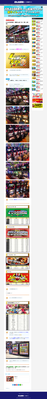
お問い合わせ (22, 393)
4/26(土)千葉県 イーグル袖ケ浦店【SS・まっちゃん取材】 (39, 89)
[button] (23, 11)
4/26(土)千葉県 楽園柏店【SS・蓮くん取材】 (39, 71)
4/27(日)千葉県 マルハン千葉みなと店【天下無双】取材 (39, 74)
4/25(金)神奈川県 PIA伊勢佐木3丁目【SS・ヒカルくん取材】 (39, 24)
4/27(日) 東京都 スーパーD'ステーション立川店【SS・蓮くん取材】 (39, 60)
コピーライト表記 (26, 393)
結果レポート (8, 388)
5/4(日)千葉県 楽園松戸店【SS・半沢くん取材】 (39, 27)
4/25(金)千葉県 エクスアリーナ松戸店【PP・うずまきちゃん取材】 (39, 35)
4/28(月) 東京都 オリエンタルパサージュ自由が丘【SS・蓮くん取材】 (39, 64)
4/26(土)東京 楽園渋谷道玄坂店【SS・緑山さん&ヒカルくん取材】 (39, 85)
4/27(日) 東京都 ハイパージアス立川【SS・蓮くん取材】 (39, 78)
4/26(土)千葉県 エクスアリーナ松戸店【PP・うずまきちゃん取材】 (39, 31)
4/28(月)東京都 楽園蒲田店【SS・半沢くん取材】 (39, 49)
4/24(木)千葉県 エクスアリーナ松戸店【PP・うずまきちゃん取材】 (39, 42)
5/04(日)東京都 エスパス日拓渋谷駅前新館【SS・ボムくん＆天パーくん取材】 (39, 39)
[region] (23, 11)
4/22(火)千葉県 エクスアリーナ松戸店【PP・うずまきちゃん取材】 (39, 53)
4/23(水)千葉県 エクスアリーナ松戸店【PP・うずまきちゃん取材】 (39, 46)
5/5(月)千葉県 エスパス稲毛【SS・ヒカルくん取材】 (39, 21)
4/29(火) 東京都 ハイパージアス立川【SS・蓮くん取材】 (39, 57)
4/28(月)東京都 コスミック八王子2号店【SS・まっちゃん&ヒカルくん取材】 (39, 68)
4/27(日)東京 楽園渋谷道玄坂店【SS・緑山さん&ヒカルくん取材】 (39, 81)
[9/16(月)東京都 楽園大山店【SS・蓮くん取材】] (18, 385)
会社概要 (19, 393)
